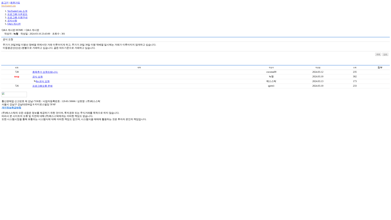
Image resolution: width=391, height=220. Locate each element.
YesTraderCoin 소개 (17, 11)
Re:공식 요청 (43, 81)
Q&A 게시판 (14, 24)
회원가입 (15, 2)
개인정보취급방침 (11, 107)
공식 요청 (37, 76)
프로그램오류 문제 (42, 86)
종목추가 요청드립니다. (45, 72)
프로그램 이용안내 (17, 17)
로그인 (5, 2)
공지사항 (12, 20)
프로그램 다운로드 (17, 14)
